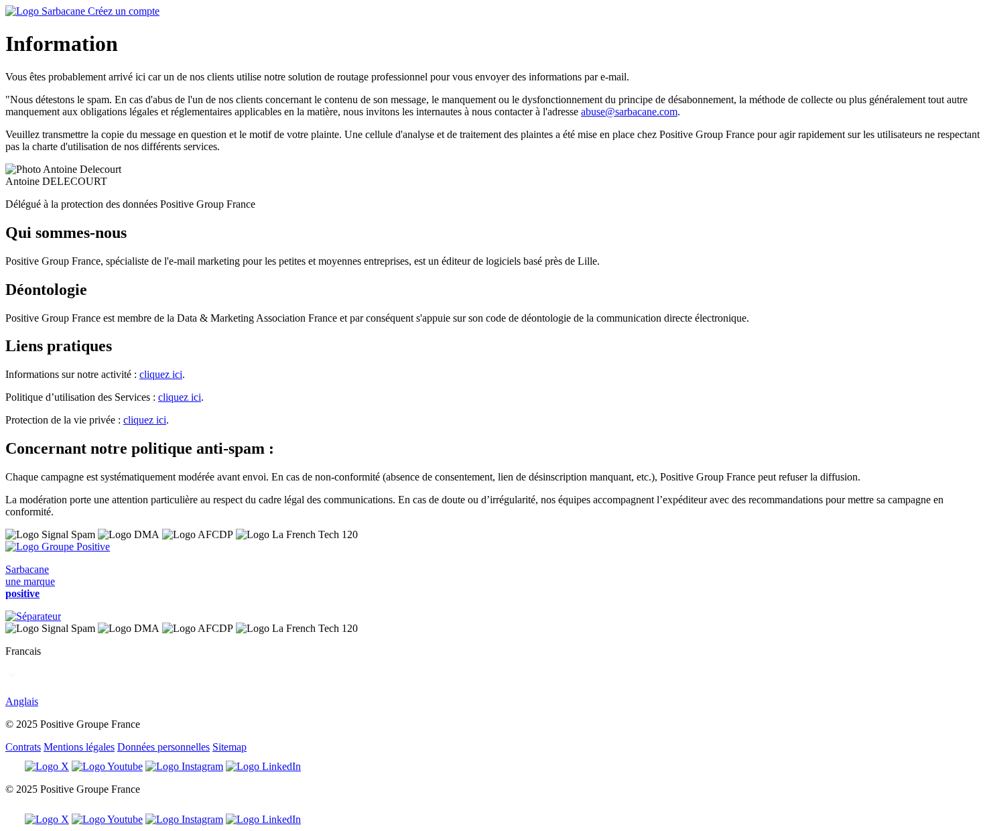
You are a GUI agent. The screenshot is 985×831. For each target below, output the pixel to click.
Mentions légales (79, 747)
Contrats (23, 747)
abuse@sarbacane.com (629, 111)
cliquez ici (160, 374)
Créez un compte (123, 11)
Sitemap (229, 747)
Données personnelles (163, 747)
